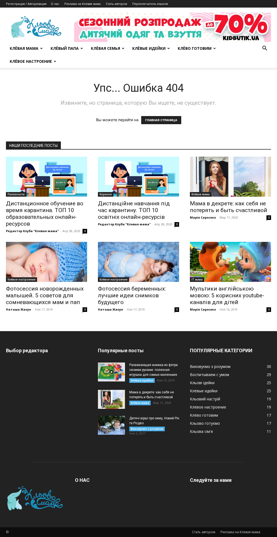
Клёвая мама (201, 194)
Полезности (16, 194)
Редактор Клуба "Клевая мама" (32, 231)
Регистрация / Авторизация (26, 4)
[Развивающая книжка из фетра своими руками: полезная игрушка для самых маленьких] (111, 372)
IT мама (197, 279)
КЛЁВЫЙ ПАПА (65, 48)
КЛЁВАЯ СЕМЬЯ (105, 48)
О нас (55, 4)
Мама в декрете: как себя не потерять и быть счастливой (228, 206)
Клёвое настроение (21, 279)
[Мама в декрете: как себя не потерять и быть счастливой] (230, 177)
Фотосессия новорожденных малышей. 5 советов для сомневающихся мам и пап (45, 295)
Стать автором (116, 4)
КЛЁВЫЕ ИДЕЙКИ (149, 48)
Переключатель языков (150, 4)
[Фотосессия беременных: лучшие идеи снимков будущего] (138, 262)
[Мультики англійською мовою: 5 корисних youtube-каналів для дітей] (230, 262)
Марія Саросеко (203, 217)
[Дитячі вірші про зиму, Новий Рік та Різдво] (111, 425)
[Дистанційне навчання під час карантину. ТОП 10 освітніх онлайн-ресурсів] (138, 177)
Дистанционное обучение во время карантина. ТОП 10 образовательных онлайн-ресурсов (44, 213)
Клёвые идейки (142, 380)
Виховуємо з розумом (147, 429)
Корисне (106, 194)
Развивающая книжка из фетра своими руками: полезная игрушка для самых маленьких (153, 370)
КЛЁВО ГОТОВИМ (195, 48)
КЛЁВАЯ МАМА (24, 48)
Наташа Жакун (18, 309)
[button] (264, 48)
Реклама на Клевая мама (82, 4)
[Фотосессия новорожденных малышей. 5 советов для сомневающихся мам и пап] (46, 262)
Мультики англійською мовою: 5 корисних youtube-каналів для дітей (227, 295)
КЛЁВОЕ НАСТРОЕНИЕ (31, 61)
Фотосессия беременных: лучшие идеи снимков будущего (132, 295)
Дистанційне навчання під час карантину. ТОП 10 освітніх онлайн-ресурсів (134, 210)
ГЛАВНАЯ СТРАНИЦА (161, 120)
